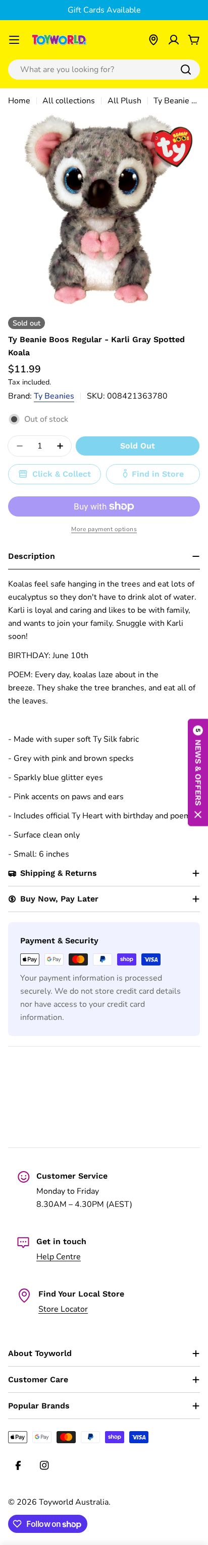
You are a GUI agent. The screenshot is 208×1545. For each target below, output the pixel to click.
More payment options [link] (104, 529)
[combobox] (104, 69)
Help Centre (58, 1256)
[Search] (186, 69)
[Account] (174, 40)
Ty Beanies (54, 396)
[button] (198, 772)
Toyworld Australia (74, 1502)
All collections (68, 100)
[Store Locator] (153, 40)
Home (19, 100)
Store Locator (63, 1309)
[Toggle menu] (14, 40)
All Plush (124, 100)
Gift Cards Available (104, 10)
